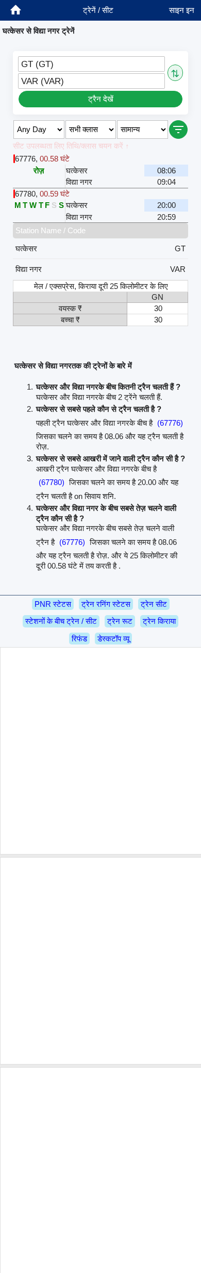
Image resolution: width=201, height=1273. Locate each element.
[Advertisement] (100, 750)
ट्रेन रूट (119, 621)
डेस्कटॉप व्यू (113, 638)
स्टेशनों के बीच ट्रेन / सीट (61, 621)
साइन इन (181, 10)
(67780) (51, 482)
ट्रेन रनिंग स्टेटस (105, 604)
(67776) (170, 422)
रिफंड (79, 638)
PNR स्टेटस (53, 604)
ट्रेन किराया (159, 621)
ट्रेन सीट (154, 604)
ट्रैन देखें (100, 98)
